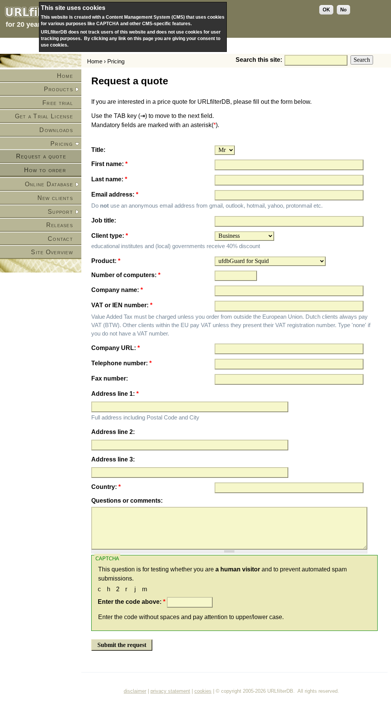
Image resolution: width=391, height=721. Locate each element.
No (343, 10)
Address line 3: (113, 459)
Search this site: (260, 59)
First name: (109, 164)
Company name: (117, 290)
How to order (45, 170)
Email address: (114, 194)
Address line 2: (113, 432)
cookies (203, 691)
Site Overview (52, 252)
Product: (105, 261)
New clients (55, 198)
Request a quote (41, 156)
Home (65, 76)
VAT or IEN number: (121, 305)
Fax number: (109, 378)
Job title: (103, 220)
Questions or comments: (127, 500)
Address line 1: (115, 393)
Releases (59, 225)
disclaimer (135, 691)
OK (326, 10)
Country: (106, 487)
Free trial (57, 103)
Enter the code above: (131, 601)
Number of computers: (125, 275)
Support (60, 211)
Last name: (109, 179)
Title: (98, 150)
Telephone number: (121, 363)
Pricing (61, 143)
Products (58, 89)
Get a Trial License (44, 116)
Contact (60, 238)
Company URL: (115, 348)
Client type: (109, 235)
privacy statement (170, 691)
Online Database (49, 184)
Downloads (56, 130)
